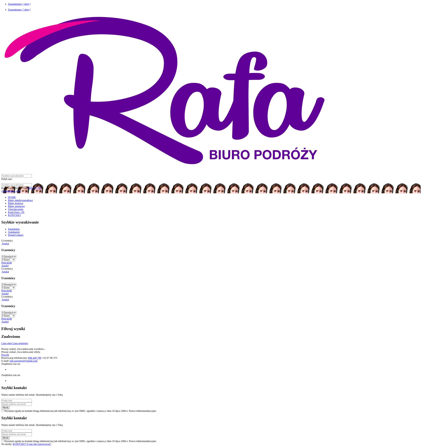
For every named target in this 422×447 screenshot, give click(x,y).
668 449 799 (34, 188)
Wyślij (5, 407)
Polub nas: (6, 179)
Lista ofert (7, 343)
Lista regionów (20, 343)
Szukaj (5, 243)
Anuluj (5, 265)
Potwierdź (6, 262)
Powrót (5, 355)
